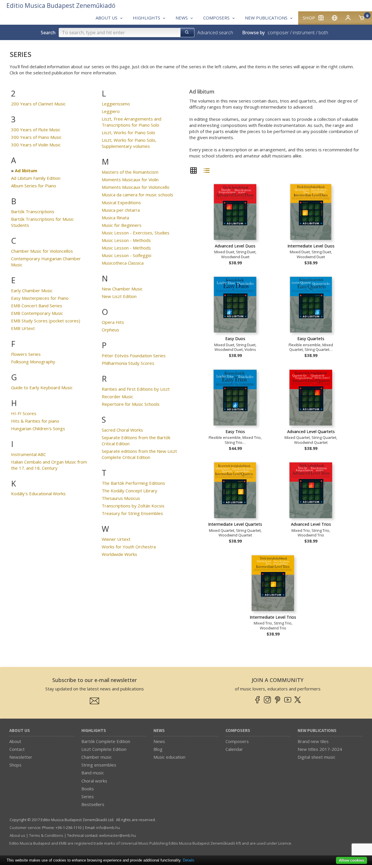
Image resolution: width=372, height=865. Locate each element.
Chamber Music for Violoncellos (42, 251)
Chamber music (96, 757)
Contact (17, 749)
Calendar (234, 749)
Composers (238, 731)
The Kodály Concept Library (129, 490)
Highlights (93, 731)
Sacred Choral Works (122, 430)
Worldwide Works (119, 554)
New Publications (317, 731)
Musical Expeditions (121, 202)
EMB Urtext (23, 328)
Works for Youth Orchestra (129, 547)
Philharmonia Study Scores (128, 363)
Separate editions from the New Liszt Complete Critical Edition (139, 454)
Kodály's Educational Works (38, 493)
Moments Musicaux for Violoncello (135, 187)
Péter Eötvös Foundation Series (134, 355)
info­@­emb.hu (108, 827)
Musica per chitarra (121, 210)
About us (19, 731)
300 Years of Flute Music (35, 129)
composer (278, 32)
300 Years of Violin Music (36, 145)
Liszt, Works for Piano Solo (128, 132)
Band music (92, 773)
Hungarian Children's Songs (38, 428)
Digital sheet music (316, 757)
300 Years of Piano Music (36, 137)
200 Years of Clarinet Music (38, 104)
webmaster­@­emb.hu (117, 835)
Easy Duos (235, 338)
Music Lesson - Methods (126, 240)
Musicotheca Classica (123, 263)
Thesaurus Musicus (121, 498)
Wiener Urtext (116, 539)
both (323, 32)
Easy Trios (235, 431)
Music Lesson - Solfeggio (126, 255)
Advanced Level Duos (235, 246)
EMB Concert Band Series (36, 305)
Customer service (25, 827)
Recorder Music (117, 396)
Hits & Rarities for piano (35, 421)
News (159, 731)
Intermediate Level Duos (311, 246)
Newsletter (20, 757)
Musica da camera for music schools (137, 195)
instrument (304, 32)
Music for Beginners (122, 225)
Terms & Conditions (46, 835)
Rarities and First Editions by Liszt (136, 389)
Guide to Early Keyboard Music (42, 387)
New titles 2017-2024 (320, 749)
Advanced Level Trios (311, 524)
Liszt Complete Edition (103, 749)
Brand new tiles (313, 741)
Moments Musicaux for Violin (130, 179)
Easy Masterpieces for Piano (40, 298)
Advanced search (215, 32)
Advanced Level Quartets (311, 431)
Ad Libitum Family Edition (35, 178)
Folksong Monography (33, 362)
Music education (169, 757)
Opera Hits (113, 322)
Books (87, 789)
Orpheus (110, 330)
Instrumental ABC (28, 454)
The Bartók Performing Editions (133, 483)
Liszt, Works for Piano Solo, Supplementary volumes (129, 143)
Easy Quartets (310, 338)
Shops (15, 765)
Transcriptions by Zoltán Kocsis (133, 506)
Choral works (94, 781)
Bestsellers (92, 804)
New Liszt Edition (119, 296)
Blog (157, 749)
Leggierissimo (116, 104)
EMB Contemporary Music (37, 313)
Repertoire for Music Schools (131, 404)
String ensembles (98, 765)
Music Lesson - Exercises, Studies (135, 233)
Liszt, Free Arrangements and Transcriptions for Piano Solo (131, 122)
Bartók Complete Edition (105, 741)
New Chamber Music (122, 289)
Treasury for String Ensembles (132, 513)
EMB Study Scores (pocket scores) (45, 321)
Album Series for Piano (33, 186)
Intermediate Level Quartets (235, 524)
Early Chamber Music (32, 290)
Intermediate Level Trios (273, 617)
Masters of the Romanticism (130, 172)
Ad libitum (26, 170)
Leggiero (111, 111)
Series (87, 796)
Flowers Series (26, 354)
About (15, 741)
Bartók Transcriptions (32, 211)
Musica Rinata (115, 217)
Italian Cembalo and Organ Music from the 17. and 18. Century (49, 465)
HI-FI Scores (23, 413)
